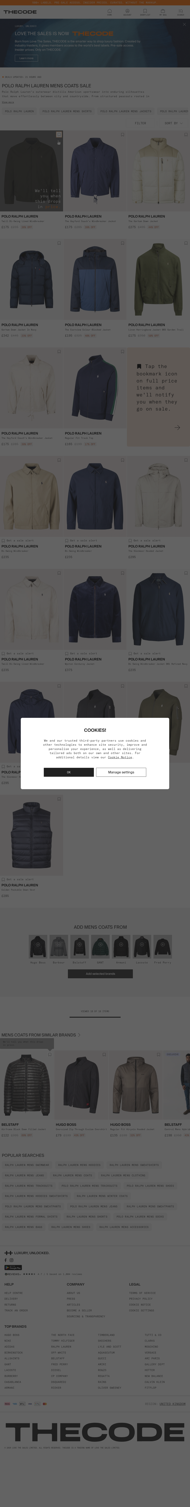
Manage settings (121, 772)
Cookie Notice (120, 757)
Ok (69, 772)
